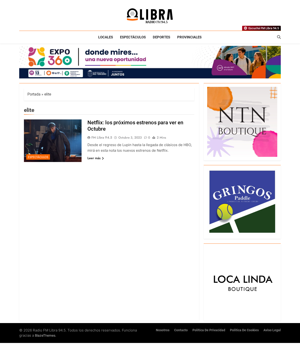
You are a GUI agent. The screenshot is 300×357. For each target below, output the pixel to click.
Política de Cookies (244, 330)
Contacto (181, 330)
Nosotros (162, 330)
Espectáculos (133, 37)
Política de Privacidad (208, 330)
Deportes (161, 37)
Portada (34, 94)
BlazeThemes (45, 335)
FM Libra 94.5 (101, 137)
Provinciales (189, 37)
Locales (105, 37)
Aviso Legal (272, 330)
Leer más (94, 158)
